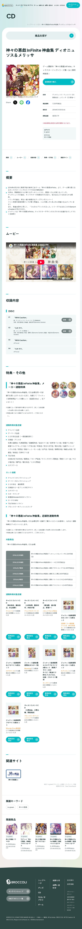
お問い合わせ (49, 5)
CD (21, 5)
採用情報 (62, 5)
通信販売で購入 (50, 82)
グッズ (18, 5)
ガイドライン (70, 902)
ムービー (19, 157)
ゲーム (36, 5)
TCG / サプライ (28, 5)
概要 (7, 157)
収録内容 (33, 157)
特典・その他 (48, 157)
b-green (47, 132)
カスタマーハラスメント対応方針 (70, 908)
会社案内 (56, 5)
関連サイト (64, 157)
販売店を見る (11, 637)
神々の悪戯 (47, 137)
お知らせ (41, 5)
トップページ (31, 24)
